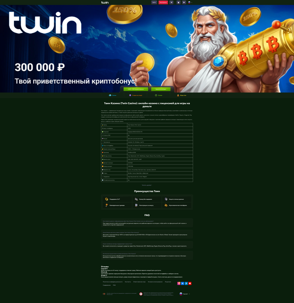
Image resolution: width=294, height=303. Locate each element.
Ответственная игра (139, 282)
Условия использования (155, 282)
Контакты (128, 282)
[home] (105, 2)
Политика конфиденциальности (113, 282)
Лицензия (168, 282)
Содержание (107, 285)
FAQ (114, 285)
